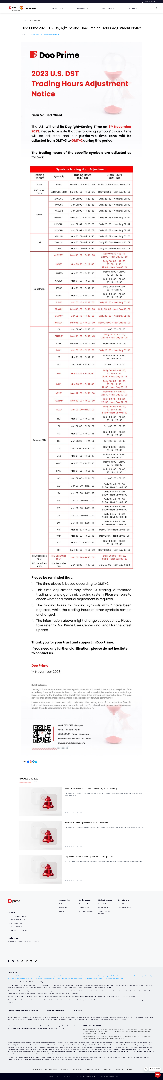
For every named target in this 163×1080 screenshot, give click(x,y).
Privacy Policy (107, 1069)
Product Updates (34, 20)
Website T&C (119, 1069)
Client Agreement (36, 1069)
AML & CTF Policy (51, 1069)
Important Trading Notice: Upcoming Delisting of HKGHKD (91, 856)
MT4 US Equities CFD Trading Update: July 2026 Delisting (91, 788)
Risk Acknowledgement (92, 1069)
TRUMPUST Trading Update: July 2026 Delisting (86, 822)
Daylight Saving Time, (37, 35)
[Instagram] (31, 761)
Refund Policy (77, 1069)
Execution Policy (65, 1069)
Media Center (31, 8)
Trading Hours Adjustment (51, 35)
